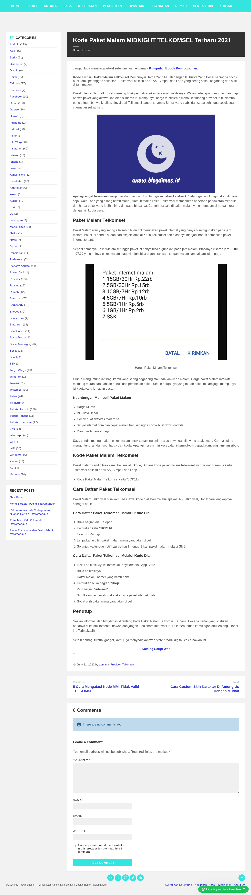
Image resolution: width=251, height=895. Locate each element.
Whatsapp (16, 435)
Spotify (14, 357)
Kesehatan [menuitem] (87, 6)
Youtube (15, 474)
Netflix (13, 233)
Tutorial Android (19, 409)
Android (14, 44)
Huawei (14, 116)
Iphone (14, 161)
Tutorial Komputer (21, 422)
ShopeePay (17, 318)
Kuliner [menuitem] (50, 6)
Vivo (12, 428)
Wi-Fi (13, 441)
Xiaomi (14, 461)
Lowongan (16, 220)
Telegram (15, 376)
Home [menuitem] (15, 6)
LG (12, 213)
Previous (79, 682)
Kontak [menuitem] (225, 6)
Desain (14, 70)
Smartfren (16, 324)
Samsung (16, 298)
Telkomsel (128, 664)
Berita (13, 57)
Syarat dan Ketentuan (178, 884)
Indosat (14, 129)
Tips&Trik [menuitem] (136, 6)
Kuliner (14, 200)
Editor (13, 76)
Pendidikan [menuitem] (112, 6)
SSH (12, 363)
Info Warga (16, 142)
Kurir (13, 207)
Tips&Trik (15, 402)
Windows (15, 454)
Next (236, 682)
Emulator (15, 90)
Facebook (16, 96)
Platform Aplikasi (20, 265)
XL (11, 467)
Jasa (13, 168)
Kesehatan (16, 181)
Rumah (14, 291)
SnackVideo (17, 331)
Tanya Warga (18, 370)
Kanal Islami (17, 174)
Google (14, 109)
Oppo (13, 246)
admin (103, 664)
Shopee (14, 311)
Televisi (14, 383)
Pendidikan (17, 252)
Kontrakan (16, 187)
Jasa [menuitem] (68, 6)
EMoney (15, 83)
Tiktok (13, 396)
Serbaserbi (16, 304)
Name (78, 800)
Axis (12, 50)
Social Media (18, 337)
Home (76, 50)
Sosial (13, 350)
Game (13, 103)
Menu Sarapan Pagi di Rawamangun (32, 503)
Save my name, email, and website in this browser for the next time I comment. (100, 848)
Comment (81, 760)
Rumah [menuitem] (181, 6)
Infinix (13, 135)
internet (14, 155)
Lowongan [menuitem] (160, 6)
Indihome (15, 122)
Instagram (16, 148)
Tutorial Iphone (19, 415)
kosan (13, 194)
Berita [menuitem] (32, 6)
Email (78, 815)
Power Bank (17, 272)
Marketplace (17, 226)
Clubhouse (16, 64)
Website (79, 831)
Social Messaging (21, 344)
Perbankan (16, 259)
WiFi (12, 448)
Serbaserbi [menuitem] (203, 6)
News (88, 50)
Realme (14, 285)
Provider (115, 664)
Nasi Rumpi (17, 497)
